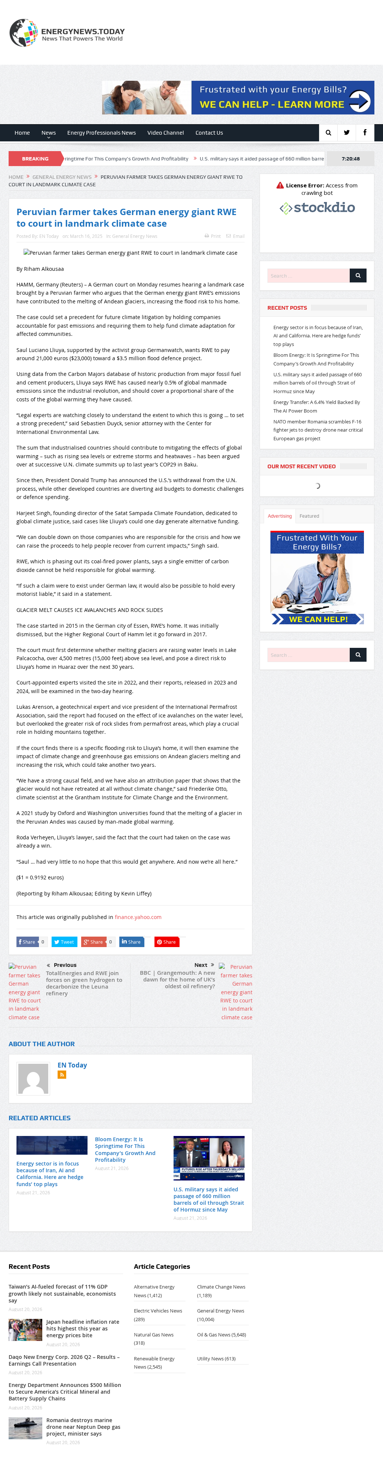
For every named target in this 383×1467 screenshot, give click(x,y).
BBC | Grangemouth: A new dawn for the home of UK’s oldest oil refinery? (177, 979)
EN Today (49, 236)
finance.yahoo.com (138, 917)
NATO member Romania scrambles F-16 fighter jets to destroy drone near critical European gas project (318, 430)
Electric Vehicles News (158, 1310)
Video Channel (165, 132)
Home (22, 132)
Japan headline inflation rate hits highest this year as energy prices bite (82, 1328)
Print (216, 236)
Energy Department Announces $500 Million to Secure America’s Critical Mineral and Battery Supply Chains (65, 1391)
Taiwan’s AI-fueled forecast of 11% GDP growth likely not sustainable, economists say (62, 1293)
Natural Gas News (154, 1334)
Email (239, 236)
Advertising (280, 516)
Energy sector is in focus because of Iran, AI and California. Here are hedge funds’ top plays (49, 1174)
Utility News (210, 1358)
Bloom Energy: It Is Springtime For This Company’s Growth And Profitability (125, 1149)
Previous (65, 965)
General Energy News (134, 236)
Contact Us (209, 132)
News (49, 132)
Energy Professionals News (101, 132)
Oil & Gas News (213, 1334)
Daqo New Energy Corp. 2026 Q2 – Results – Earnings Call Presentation (64, 1360)
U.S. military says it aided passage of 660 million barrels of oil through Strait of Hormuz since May (209, 1199)
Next (200, 965)
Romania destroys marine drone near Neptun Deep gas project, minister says (83, 1427)
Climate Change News (221, 1286)
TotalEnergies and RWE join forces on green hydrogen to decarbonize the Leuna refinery (84, 983)
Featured (309, 516)
